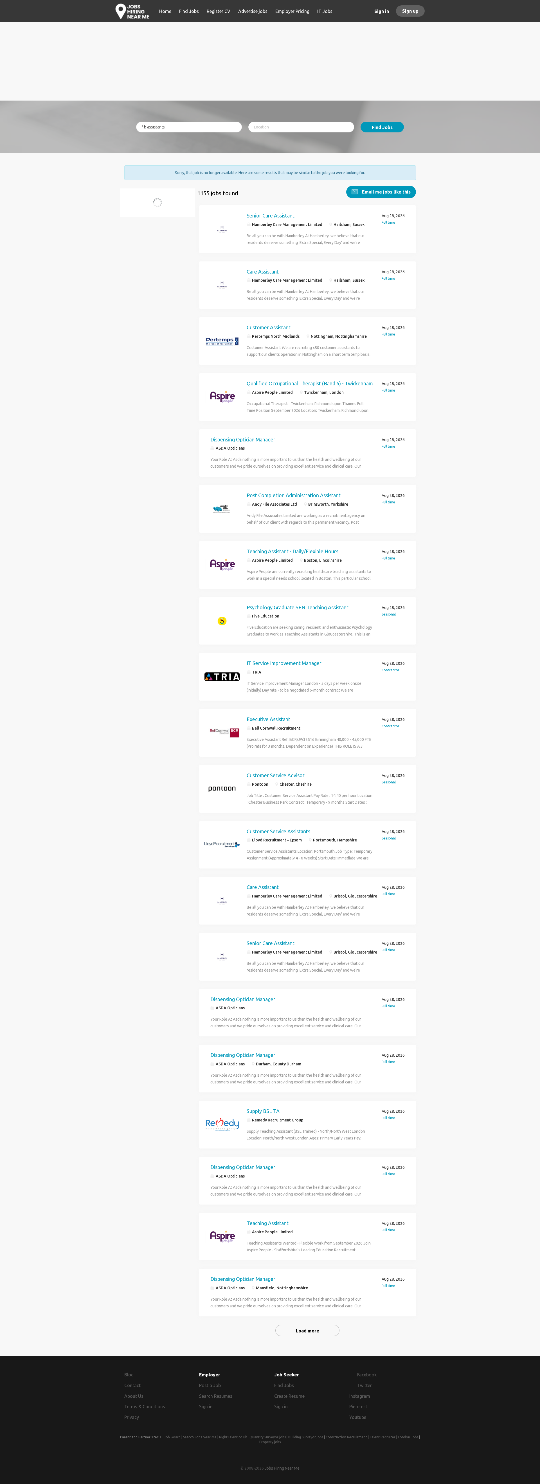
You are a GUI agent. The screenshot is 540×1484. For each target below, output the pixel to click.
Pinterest (358, 1406)
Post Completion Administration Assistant (294, 495)
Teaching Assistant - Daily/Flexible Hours (292, 551)
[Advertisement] (270, 61)
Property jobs (270, 1442)
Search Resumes (215, 1396)
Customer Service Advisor (276, 775)
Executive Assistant (268, 719)
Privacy (131, 1417)
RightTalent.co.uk (233, 1437)
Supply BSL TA (263, 1111)
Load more (307, 1330)
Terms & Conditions (144, 1406)
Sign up (410, 11)
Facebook (367, 1374)
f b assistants (146, 206)
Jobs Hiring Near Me (282, 1468)
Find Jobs (382, 127)
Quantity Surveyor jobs (267, 1437)
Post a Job (210, 1385)
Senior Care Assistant (270, 215)
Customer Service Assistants (278, 831)
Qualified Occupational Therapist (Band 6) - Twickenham (310, 383)
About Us (133, 1396)
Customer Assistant (269, 327)
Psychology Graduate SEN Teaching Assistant (297, 607)
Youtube (357, 1417)
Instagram (359, 1396)
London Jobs (408, 1437)
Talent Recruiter (382, 1437)
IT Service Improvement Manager (284, 663)
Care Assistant (263, 271)
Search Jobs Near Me (200, 1437)
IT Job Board (170, 1437)
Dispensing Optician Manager (242, 439)
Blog (129, 1374)
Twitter (364, 1385)
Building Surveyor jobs (305, 1437)
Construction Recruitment (346, 1437)
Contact (132, 1385)
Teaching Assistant (268, 1223)
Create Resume (289, 1396)
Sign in (381, 11)
